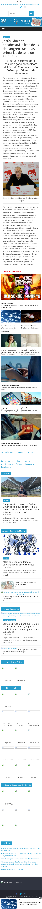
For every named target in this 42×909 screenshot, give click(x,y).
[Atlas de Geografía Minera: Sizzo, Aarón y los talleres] (7, 581)
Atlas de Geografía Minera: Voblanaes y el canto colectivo (18, 563)
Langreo (6, 37)
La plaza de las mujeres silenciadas (17, 452)
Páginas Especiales (9, 620)
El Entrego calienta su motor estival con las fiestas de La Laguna (20, 651)
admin (9, 56)
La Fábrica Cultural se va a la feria (12, 869)
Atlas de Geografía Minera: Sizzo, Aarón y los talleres (26, 583)
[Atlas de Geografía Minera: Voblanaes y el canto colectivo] (21, 536)
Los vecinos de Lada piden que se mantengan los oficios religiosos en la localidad (17, 464)
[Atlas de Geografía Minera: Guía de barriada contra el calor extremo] (20, 592)
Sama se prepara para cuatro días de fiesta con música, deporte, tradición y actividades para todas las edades (21, 627)
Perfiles (6, 558)
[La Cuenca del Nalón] (21, 18)
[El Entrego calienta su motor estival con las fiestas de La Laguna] (9, 649)
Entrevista (6, 500)
